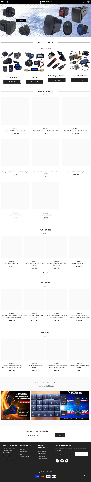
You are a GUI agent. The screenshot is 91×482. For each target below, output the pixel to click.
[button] (1, 20)
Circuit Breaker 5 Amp (45, 215)
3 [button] (47, 34)
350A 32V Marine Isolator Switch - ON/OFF (75, 131)
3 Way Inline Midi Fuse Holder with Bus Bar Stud (56, 264)
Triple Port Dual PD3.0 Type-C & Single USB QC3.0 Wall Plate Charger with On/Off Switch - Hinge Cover (11, 317)
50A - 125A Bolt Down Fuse (12, 263)
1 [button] (43, 34)
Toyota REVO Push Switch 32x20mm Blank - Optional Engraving (57, 366)
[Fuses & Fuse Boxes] (79, 60)
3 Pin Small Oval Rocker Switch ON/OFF (34, 366)
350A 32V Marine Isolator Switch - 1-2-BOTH (45, 131)
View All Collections (45, 48)
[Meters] (34, 61)
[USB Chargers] (11, 61)
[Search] (7, 2)
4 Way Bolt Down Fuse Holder (79, 263)
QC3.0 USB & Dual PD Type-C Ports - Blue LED (34, 316)
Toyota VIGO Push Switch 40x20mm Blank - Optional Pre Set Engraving (12, 366)
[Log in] (84, 2)
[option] (45, 20)
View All (45, 95)
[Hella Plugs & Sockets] (56, 60)
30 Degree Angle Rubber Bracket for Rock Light (15, 172)
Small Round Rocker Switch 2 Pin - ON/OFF (79, 366)
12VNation (15, 129)
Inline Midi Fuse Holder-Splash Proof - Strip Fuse (34, 264)
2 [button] (45, 34)
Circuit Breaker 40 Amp (15, 215)
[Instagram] (62, 460)
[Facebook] (57, 460)
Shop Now (21, 20)
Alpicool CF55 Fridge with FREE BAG (15, 131)
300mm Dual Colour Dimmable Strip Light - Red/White (45, 173)
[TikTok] (66, 460)
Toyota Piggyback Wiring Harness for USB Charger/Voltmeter (56, 316)
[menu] (2, 2)
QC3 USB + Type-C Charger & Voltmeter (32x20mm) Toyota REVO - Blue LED (79, 317)
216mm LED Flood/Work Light (76, 172)
